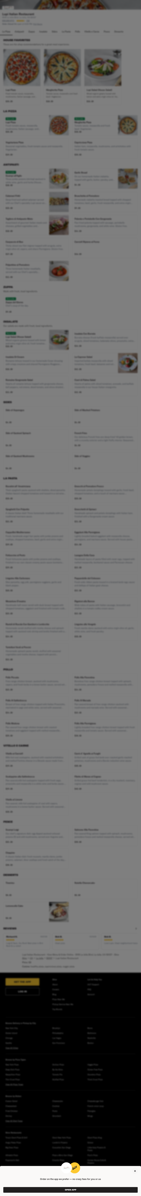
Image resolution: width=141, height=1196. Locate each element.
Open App (70, 1190)
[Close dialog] (135, 1171)
